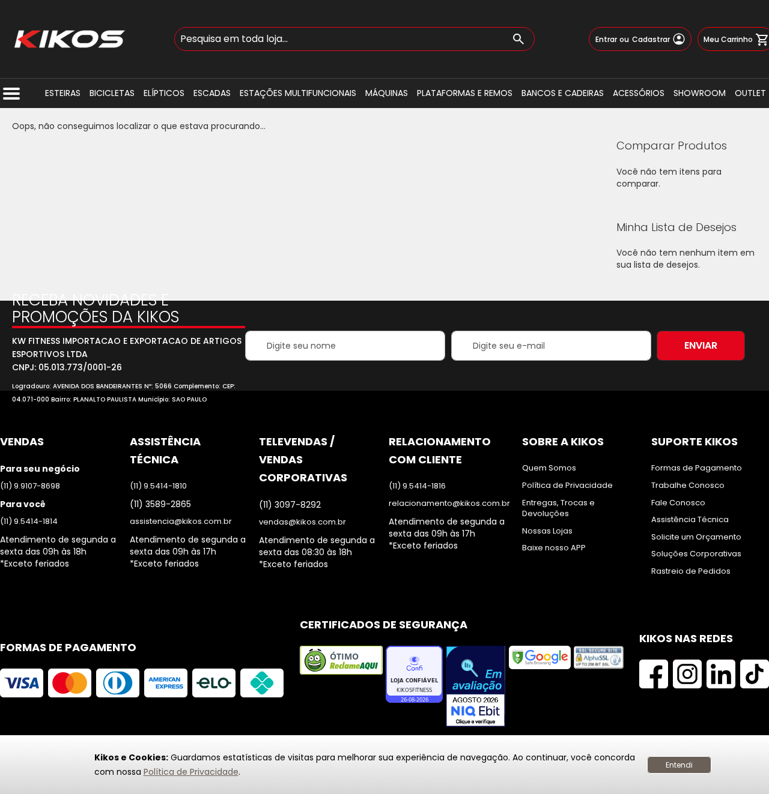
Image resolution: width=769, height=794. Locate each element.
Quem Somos (549, 468)
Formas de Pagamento (696, 468)
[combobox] (354, 39)
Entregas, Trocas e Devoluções (558, 509)
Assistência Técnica (690, 519)
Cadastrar (651, 39)
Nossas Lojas (547, 531)
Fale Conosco (678, 503)
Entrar (606, 39)
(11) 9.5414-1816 (417, 486)
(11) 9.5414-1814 (29, 521)
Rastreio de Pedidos (691, 571)
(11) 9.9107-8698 (30, 486)
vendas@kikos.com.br (302, 522)
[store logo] (70, 39)
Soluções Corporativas (696, 554)
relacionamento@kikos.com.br (449, 503)
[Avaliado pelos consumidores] (476, 687)
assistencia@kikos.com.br (181, 521)
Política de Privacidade (191, 772)
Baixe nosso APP (554, 548)
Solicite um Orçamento (696, 537)
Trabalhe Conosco (688, 485)
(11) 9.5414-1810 (158, 486)
